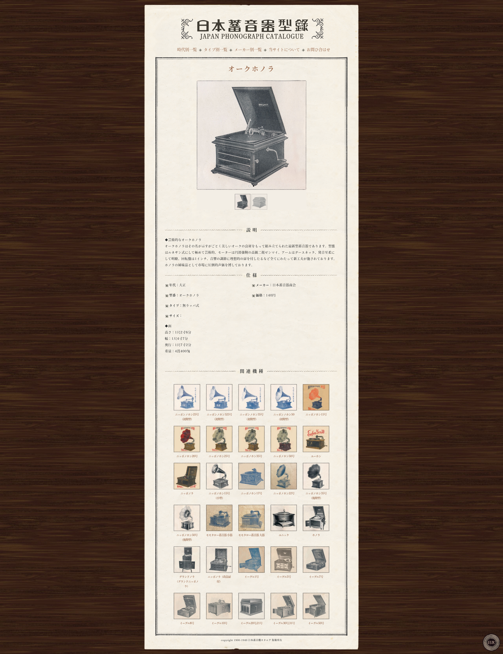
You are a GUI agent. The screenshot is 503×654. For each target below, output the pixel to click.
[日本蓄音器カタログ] (251, 28)
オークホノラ (251, 69)
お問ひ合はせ (318, 50)
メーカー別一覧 (248, 50)
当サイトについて (284, 50)
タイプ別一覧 (215, 50)
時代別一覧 (187, 50)
